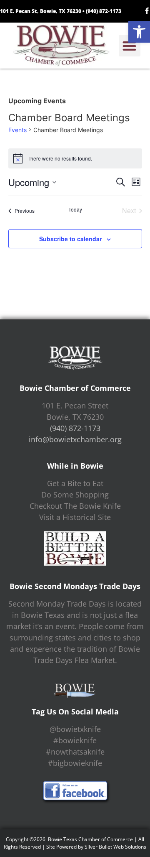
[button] (139, 32)
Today (75, 209)
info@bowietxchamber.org (75, 439)
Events (17, 129)
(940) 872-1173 (103, 11)
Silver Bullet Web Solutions (115, 846)
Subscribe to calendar (70, 239)
